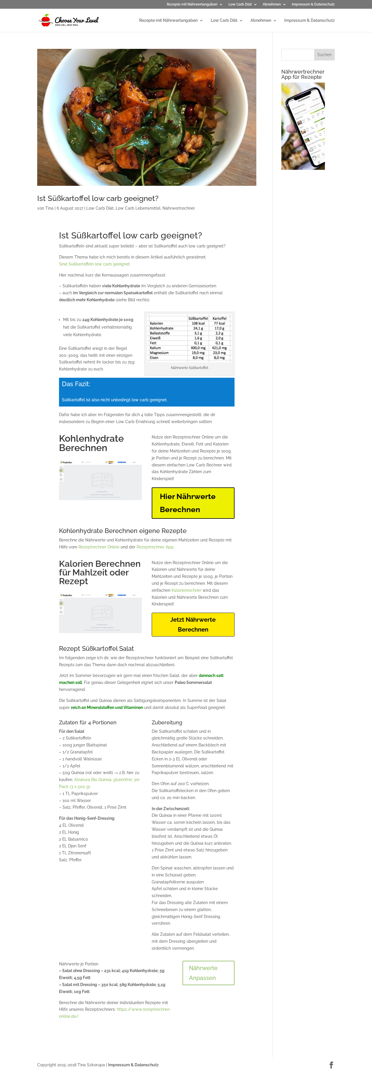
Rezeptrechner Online (98, 547)
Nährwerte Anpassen (203, 973)
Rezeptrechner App (155, 547)
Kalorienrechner (186, 590)
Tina (49, 208)
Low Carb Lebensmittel (138, 208)
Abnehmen (272, 4)
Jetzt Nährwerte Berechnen (193, 624)
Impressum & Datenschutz (313, 4)
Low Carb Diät (240, 4)
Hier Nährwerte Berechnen (188, 503)
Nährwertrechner (178, 208)
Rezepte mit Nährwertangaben (192, 4)
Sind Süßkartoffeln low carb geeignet (94, 264)
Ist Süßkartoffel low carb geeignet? (97, 198)
